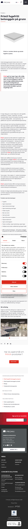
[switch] (24, 268)
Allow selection (14, 286)
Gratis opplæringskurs (9, 401)
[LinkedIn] (6, 445)
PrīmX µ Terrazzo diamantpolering (11, 394)
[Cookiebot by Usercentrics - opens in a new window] (20, 237)
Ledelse (3, 464)
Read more (13, 361)
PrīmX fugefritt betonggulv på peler (12, 381)
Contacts (17, 464)
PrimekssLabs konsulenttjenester (11, 404)
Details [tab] (14, 240)
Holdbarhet (3, 467)
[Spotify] (11, 445)
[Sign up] (25, 420)
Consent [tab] (5, 240)
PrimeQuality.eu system (9, 406)
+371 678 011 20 (10, 440)
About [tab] (22, 240)
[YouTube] (7, 445)
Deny (14, 291)
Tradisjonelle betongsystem (10, 386)
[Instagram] (9, 445)
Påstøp (5, 383)
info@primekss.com (10, 442)
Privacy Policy (14, 503)
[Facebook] (4, 445)
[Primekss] (5, 2)
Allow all (14, 282)
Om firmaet (3, 462)
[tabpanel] (14, 328)
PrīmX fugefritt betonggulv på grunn (12, 379)
